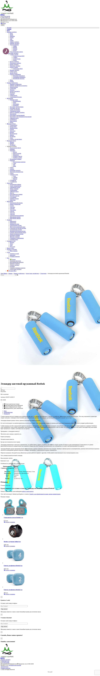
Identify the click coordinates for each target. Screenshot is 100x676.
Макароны (16, 155)
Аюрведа (9, 219)
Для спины (13, 210)
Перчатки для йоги (15, 66)
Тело (11, 245)
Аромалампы (13, 190)
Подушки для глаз (15, 108)
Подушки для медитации (16, 106)
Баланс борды (13, 73)
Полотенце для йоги (15, 63)
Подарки (12, 266)
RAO (11, 33)
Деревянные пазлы (15, 111)
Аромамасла (13, 119)
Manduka (12, 36)
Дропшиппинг (4, 666)
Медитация (10, 98)
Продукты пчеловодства (16, 171)
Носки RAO (13, 126)
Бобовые (12, 149)
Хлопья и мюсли (17, 156)
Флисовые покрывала (19, 75)
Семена (12, 169)
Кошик (4, 23)
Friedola (15, 49)
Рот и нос (12, 246)
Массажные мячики (15, 218)
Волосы (12, 242)
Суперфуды (13, 180)
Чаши (14, 102)
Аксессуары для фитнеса (32, 273)
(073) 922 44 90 (6, 16)
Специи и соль (14, 174)
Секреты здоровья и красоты (17, 268)
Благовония (13, 114)
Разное (12, 81)
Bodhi (11, 34)
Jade (11, 39)
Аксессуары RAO (18, 68)
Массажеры (10, 201)
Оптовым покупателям (15, 665)
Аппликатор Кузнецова (16, 203)
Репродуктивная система (16, 234)
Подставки (16, 104)
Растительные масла (15, 147)
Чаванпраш (13, 222)
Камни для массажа (15, 204)
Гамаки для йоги (14, 42)
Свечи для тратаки (15, 109)
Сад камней (13, 197)
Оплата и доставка (12, 249)
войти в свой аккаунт (27, 491)
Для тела (12, 214)
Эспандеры (13, 88)
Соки (14, 163)
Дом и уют (10, 183)
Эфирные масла (14, 118)
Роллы (15, 50)
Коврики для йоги (12, 32)
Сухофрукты (13, 181)
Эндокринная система (16, 229)
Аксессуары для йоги (12, 53)
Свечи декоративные (15, 186)
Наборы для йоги (14, 43)
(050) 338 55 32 (6, 17)
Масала (15, 179)
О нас (8, 252)
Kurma (11, 37)
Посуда (12, 193)
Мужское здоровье (15, 235)
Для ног (12, 211)
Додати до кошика (10, 522)
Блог (8, 258)
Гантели (12, 94)
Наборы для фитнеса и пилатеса (18, 85)
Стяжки (15, 57)
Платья (12, 129)
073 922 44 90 (5, 662)
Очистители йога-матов (16, 51)
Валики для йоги (14, 70)
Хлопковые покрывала (19, 77)
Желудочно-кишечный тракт (17, 227)
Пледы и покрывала (15, 74)
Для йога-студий (14, 253)
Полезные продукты (15, 261)
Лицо (11, 243)
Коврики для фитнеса (15, 84)
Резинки (12, 90)
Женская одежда (11, 123)
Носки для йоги (14, 64)
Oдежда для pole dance (16, 139)
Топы (11, 138)
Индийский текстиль (18, 78)
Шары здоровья (14, 188)
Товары (10, 273)
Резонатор (16, 105)
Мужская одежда (11, 140)
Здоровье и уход (11, 241)
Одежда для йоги (14, 265)
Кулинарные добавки (15, 159)
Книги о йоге (10, 248)
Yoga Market (4, 273)
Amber (11, 40)
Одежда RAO (13, 125)
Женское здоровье (15, 236)
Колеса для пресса (15, 91)
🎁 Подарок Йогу (11, 270)
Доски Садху (13, 71)
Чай (14, 164)
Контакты (12, 255)
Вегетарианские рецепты (16, 262)
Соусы (11, 173)
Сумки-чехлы (16, 58)
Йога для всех (13, 251)
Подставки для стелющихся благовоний (20, 116)
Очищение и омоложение (17, 238)
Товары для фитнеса (12, 82)
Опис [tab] (5, 411)
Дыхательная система (15, 225)
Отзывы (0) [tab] (7, 413)
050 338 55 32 (5, 661)
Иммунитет (13, 221)
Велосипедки (13, 133)
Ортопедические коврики (17, 215)
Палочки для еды (14, 195)
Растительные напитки (19, 162)
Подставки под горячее (16, 194)
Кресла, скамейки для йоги (17, 112)
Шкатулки (12, 200)
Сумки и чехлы (14, 54)
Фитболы (12, 92)
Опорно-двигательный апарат (18, 232)
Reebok (15, 47)
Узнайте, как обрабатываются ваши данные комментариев (44, 494)
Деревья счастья (14, 198)
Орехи (11, 167)
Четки (11, 122)
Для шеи (12, 208)
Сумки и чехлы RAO (18, 56)
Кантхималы (13, 121)
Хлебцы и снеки (17, 157)
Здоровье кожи (14, 239)
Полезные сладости (15, 170)
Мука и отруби (17, 153)
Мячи (11, 80)
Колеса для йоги (14, 61)
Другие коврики (14, 44)
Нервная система (14, 224)
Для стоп (12, 212)
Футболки (12, 136)
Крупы (15, 152)
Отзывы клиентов (15, 256)
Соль (14, 176)
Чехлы (15, 60)
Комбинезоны (13, 128)
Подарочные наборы (15, 184)
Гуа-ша (12, 205)
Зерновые (12, 150)
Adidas (15, 46)
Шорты (12, 135)
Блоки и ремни (14, 67)
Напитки (12, 160)
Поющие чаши (14, 99)
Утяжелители (13, 95)
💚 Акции (13, 259)
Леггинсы (12, 130)
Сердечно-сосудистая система (18, 228)
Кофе (14, 166)
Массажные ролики (15, 217)
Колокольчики (17, 101)
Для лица (12, 207)
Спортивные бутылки (16, 97)
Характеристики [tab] (8, 412)
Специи (15, 177)
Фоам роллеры (14, 87)
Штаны (12, 132)
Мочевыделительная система (17, 231)
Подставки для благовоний (17, 115)
